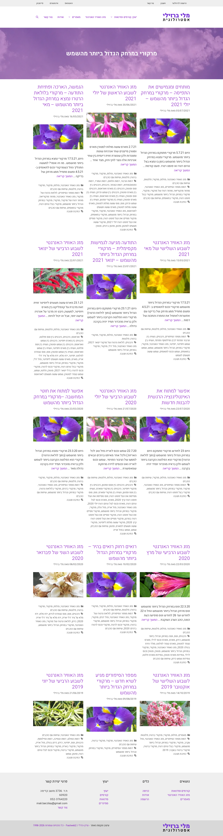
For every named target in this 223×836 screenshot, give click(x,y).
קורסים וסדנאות (180, 791)
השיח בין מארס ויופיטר (64, 348)
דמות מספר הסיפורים (175, 187)
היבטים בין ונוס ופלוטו (51, 337)
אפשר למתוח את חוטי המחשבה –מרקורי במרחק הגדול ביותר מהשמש (58, 396)
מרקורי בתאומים (170, 198)
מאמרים (76, 17)
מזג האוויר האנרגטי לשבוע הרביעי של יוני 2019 (62, 681)
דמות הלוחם (114, 181)
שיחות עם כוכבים (181, 183)
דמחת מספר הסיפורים (175, 485)
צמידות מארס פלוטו (153, 655)
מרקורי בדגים (69, 488)
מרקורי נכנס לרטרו (50, 367)
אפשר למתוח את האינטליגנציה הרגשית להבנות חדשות (169, 396)
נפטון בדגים (109, 226)
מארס (74, 359)
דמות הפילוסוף (45, 739)
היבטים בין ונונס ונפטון (113, 485)
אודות (60, 17)
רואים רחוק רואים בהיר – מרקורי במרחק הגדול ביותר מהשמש (112, 552)
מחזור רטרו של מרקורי (162, 190)
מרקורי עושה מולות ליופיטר (111, 522)
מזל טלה (101, 507)
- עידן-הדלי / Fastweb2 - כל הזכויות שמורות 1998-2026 (61, 825)
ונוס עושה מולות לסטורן (107, 203)
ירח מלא (63, 355)
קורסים (104, 795)
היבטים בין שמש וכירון (107, 192)
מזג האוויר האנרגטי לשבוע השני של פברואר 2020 (59, 552)
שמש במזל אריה (121, 530)
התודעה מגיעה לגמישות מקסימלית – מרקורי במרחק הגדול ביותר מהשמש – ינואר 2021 (113, 251)
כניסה (146, 791)
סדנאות (104, 799)
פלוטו (44, 370)
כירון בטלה (51, 742)
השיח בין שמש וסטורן (62, 352)
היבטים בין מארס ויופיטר (70, 340)
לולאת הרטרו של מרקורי (59, 621)
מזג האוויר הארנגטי (127, 346)
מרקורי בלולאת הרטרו (50, 488)
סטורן (99, 226)
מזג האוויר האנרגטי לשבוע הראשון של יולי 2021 (114, 92)
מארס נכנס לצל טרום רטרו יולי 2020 (106, 503)
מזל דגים (104, 617)
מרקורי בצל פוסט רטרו (178, 492)
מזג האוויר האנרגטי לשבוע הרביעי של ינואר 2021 (60, 248)
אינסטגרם (54, 3)
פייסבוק (39, 3)
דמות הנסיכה (60, 739)
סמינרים (103, 803)
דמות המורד (101, 181)
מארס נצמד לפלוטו (166, 643)
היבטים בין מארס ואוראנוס (111, 188)
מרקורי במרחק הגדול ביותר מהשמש (172, 194)
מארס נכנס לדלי (159, 640)
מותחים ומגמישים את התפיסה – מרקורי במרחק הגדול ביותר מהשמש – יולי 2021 (165, 95)
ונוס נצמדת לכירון (57, 614)
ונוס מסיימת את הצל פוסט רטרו (112, 494)
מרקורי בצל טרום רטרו (50, 204)
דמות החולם (74, 739)
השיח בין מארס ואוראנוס (112, 196)
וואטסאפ (69, 3)
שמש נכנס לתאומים (170, 351)
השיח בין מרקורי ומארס (110, 492)
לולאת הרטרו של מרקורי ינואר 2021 (106, 342)
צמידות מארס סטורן (174, 655)
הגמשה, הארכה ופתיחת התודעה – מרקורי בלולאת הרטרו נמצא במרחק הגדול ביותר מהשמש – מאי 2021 (58, 98)
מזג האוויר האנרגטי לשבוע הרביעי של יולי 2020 (115, 396)
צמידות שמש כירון (181, 658)
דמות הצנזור (116, 185)
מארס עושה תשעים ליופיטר (56, 359)
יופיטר (173, 344)
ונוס (122, 203)
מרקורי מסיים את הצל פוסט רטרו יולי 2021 (112, 220)
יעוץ (106, 791)
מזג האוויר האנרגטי (95, 17)
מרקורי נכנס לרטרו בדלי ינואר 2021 (58, 368)
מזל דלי (112, 346)
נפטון (118, 226)
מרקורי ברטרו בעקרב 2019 (176, 750)
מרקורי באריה (69, 746)
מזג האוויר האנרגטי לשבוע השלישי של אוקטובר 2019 (171, 681)
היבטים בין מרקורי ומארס (108, 488)
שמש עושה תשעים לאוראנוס (48, 374)
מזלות (163, 179)
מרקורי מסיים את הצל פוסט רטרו (120, 218)
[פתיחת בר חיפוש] (37, 17)
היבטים (105, 185)
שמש (150, 348)
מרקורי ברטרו (155, 735)
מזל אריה (111, 507)
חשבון (163, 3)
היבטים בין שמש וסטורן (61, 344)
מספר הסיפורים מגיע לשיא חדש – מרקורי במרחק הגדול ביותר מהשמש (116, 684)
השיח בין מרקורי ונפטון (111, 199)
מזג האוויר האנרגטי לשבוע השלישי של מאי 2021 (167, 248)
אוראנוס (76, 337)
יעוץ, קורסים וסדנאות (125, 17)
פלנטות (147, 179)
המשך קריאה (182, 170)
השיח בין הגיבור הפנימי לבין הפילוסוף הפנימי (168, 338)
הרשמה (144, 799)
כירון (178, 640)
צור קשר (150, 3)
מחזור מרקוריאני (182, 190)
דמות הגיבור (127, 181)
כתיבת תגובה (179, 202)
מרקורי (156, 179)
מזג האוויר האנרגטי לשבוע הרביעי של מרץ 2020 (168, 552)
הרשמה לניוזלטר (179, 3)
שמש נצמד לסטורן (73, 374)
